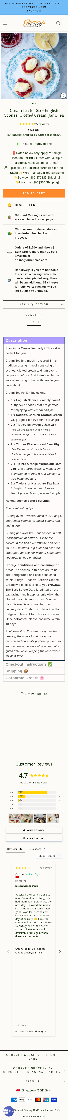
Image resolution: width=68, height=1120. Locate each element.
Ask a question (34, 304)
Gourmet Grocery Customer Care (33, 1057)
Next (60, 950)
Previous (8, 950)
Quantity (34, 315)
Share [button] (23, 1025)
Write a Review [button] (35, 829)
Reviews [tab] (12, 848)
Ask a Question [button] (35, 838)
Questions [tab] (35, 848)
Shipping (28, 134)
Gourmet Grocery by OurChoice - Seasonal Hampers (33, 1070)
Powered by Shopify (34, 1116)
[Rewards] (8, 1111)
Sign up (33, 1081)
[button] (34, 340)
